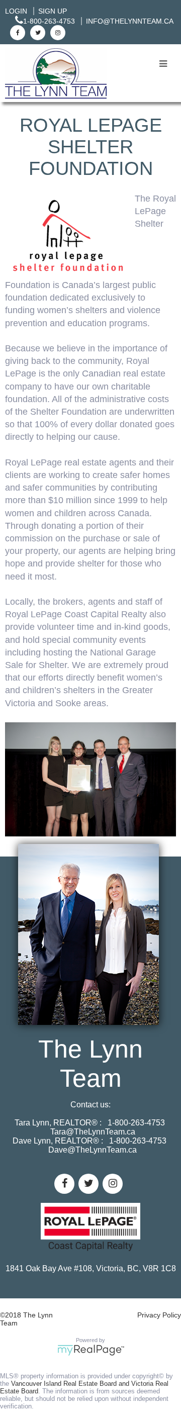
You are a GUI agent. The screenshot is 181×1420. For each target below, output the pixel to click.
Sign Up (52, 11)
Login (16, 11)
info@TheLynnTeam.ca (129, 21)
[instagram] (56, 32)
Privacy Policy (159, 1315)
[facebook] (16, 32)
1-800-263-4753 (49, 21)
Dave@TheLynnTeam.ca (92, 1150)
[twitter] (36, 32)
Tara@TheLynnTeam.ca (92, 1131)
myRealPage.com (91, 1350)
